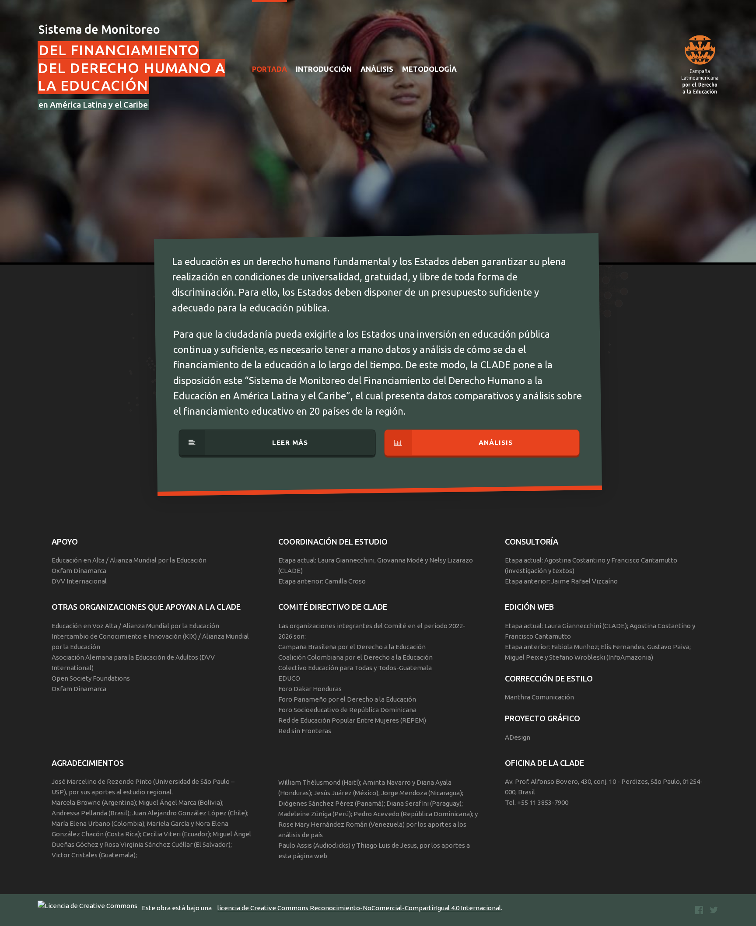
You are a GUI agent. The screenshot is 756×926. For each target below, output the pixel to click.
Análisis (376, 69)
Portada (269, 69)
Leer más (290, 442)
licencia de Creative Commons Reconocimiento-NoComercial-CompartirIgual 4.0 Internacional (359, 908)
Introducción (324, 69)
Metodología (429, 69)
